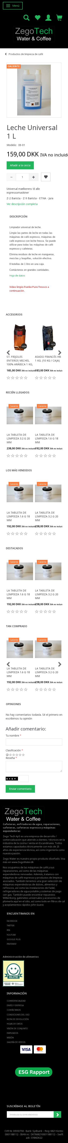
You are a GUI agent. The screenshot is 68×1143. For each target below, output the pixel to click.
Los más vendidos (19, 470)
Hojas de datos (14, 1023)
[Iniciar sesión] (48, 17)
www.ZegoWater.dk (23, 862)
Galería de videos (16, 1042)
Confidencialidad (16, 1000)
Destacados (14, 548)
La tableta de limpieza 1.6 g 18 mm (46, 438)
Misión (10, 1037)
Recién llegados (17, 392)
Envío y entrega (15, 1005)
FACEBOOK (12, 921)
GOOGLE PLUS (13, 939)
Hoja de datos (17, 275)
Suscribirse (57, 1114)
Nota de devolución (18, 1019)
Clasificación (13, 750)
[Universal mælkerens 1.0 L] (34, 90)
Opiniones (13, 704)
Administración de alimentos (21, 956)
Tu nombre (12, 735)
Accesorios (14, 314)
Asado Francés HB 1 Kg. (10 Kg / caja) (48, 358)
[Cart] (59, 17)
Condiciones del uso (18, 1014)
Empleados (12, 1033)
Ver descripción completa (22, 204)
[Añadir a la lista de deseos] (45, 177)
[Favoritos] (37, 17)
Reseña (10, 758)
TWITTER (10, 925)
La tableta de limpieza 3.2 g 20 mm (18, 438)
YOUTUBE (11, 935)
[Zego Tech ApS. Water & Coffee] (34, 33)
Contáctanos (14, 1010)
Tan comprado (16, 626)
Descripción (18, 216)
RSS (8, 930)
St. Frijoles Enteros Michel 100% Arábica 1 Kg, (20, 360)
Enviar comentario (20, 789)
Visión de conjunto (17, 1028)
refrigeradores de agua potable (21, 891)
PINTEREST (11, 944)
